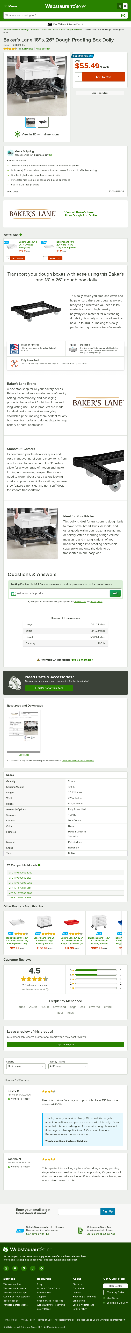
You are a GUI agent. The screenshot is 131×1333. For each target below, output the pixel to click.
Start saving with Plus (37, 1233)
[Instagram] (6, 1268)
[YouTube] (15, 1268)
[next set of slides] (124, 933)
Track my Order (115, 1292)
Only (77, 60)
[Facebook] (24, 1268)
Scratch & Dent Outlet (48, 1288)
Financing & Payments (84, 1296)
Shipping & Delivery (117, 1303)
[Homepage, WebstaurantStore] (65, 6)
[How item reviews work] (47, 989)
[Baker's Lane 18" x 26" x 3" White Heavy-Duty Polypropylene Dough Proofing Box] (17, 933)
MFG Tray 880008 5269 (20, 873)
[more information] (50, 155)
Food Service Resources (50, 1300)
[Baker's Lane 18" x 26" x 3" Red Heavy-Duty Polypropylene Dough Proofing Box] (71, 933)
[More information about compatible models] (39, 865)
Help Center (115, 1286)
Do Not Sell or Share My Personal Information (101, 1320)
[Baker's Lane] (32, 214)
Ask (115, 593)
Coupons (42, 1296)
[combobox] (65, 15)
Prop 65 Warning (80, 659)
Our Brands (79, 1288)
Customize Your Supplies (16, 1296)
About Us (78, 1284)
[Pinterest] (41, 1268)
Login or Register (65, 1044)
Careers (77, 1292)
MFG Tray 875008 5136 (20, 888)
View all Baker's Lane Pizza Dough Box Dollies (81, 214)
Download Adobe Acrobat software (78, 760)
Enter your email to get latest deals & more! (33, 1211)
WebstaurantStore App (15, 1292)
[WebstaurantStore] (46, 1249)
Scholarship (79, 1300)
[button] (30, 122)
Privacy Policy (97, 601)
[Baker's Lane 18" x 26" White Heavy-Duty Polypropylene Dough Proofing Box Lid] (60, 251)
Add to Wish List (99, 93)
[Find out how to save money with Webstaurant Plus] (7, 242)
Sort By (10, 1061)
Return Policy (80, 1309)
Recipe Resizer (11, 1300)
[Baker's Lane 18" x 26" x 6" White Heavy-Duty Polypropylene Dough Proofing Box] (22, 251)
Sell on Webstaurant (83, 1305)
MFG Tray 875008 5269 (20, 883)
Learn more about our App (101, 1233)
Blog (39, 1284)
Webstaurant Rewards (14, 1288)
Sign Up (108, 1211)
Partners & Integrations (15, 1305)
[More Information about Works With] (21, 234)
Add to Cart (17, 258)
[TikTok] (32, 1268)
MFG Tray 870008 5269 (20, 893)
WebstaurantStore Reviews (51, 1305)
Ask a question (43, 48)
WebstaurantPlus (12, 1284)
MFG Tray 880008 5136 (20, 878)
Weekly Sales (44, 1292)
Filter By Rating (56, 1061)
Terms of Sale (10, 1320)
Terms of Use (80, 601)
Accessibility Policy (64, 1320)
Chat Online (113, 1298)
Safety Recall (43, 1309)
